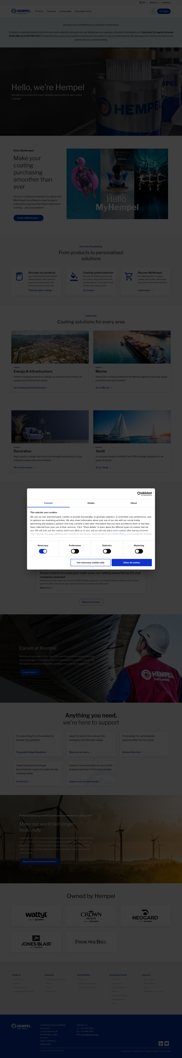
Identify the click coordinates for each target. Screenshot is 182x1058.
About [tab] (134, 503)
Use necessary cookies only (90, 562)
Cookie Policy (118, 534)
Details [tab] (91, 503)
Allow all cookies (131, 562)
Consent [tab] (48, 503)
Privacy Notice (96, 537)
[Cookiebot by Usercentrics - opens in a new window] (139, 494)
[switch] (75, 551)
